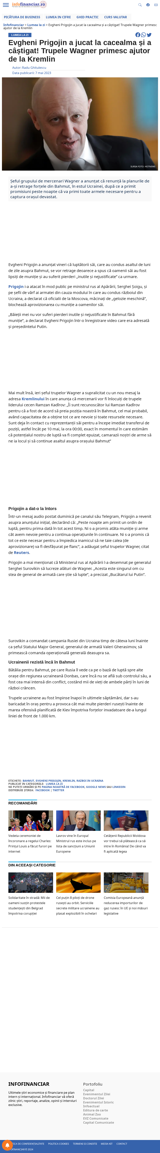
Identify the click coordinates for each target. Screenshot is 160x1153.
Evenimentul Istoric (98, 1102)
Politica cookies (58, 1143)
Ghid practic (87, 17)
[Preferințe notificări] (7, 1145)
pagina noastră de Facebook (63, 787)
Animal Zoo (92, 1114)
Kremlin (69, 780)
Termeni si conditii (85, 1143)
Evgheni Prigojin (48, 780)
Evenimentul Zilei (96, 1094)
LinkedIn (118, 787)
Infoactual (91, 1106)
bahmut (28, 780)
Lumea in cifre (58, 17)
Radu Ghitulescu (34, 67)
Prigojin (16, 286)
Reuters (21, 552)
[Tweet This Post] (149, 36)
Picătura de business (22, 17)
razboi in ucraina (89, 780)
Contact (121, 1143)
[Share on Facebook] (138, 36)
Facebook (43, 790)
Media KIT (107, 1143)
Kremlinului (33, 398)
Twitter (58, 790)
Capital (88, 1090)
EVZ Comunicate (95, 1118)
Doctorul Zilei (93, 1098)
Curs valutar (115, 17)
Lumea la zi (54, 784)
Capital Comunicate (98, 1122)
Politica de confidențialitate (25, 1143)
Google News (96, 787)
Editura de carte (95, 1110)
